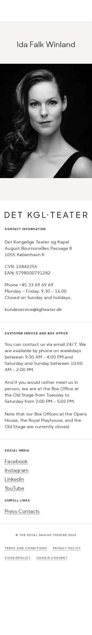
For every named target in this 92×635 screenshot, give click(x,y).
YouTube (14, 488)
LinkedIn (14, 479)
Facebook (16, 461)
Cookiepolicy (18, 558)
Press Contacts (22, 511)
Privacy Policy (67, 548)
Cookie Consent (52, 558)
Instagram (17, 470)
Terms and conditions (26, 548)
